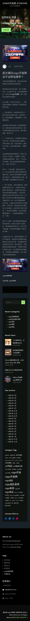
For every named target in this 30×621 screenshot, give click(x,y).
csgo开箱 (5, 281)
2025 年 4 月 (12, 403)
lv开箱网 (12, 497)
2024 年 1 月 (12, 437)
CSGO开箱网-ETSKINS (15, 3)
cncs (13, 460)
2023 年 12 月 (12, 439)
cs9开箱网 (14, 469)
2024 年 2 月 (12, 434)
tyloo (17, 500)
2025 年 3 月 (12, 406)
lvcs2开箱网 (22, 495)
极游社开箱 (16, 503)
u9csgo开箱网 (7, 503)
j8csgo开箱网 (16, 495)
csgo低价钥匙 (8, 571)
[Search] (23, 302)
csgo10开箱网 (7, 472)
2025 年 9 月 (12, 395)
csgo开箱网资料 (7, 276)
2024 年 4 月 (12, 429)
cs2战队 (13, 463)
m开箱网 (7, 500)
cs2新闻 (17, 463)
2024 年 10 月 (12, 416)
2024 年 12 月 (12, 411)
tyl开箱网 (21, 500)
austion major (8, 460)
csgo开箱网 (15, 94)
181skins (7, 455)
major (15, 497)
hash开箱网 (20, 492)
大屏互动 (7, 574)
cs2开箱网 (8, 463)
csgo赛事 (11, 324)
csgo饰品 (11, 327)
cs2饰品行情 (17, 466)
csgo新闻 (9, 488)
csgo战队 (9, 480)
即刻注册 (6, 30)
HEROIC (7, 495)
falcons (15, 492)
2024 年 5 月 (12, 426)
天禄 (12, 503)
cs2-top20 (20, 460)
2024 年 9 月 (12, 418)
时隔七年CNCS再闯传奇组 (13, 370)
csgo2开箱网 (19, 469)
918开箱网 (18, 457)
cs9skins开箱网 (8, 469)
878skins (6, 457)
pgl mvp (13, 500)
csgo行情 (17, 488)
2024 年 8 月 (12, 421)
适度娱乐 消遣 (9, 17)
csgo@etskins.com (10, 589)
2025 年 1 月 (12, 408)
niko (10, 500)
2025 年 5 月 (12, 400)
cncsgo (16, 460)
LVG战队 (7, 497)
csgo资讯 (11, 322)
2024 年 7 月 (12, 424)
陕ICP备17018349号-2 (20, 617)
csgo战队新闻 (12, 484)
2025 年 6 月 (12, 398)
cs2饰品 (8, 466)
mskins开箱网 (20, 497)
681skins (12, 455)
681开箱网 (19, 455)
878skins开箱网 (12, 457)
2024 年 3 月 (12, 431)
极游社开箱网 (7, 505)
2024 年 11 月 (12, 413)
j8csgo (11, 495)
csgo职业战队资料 (14, 319)
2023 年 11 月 (12, 442)
